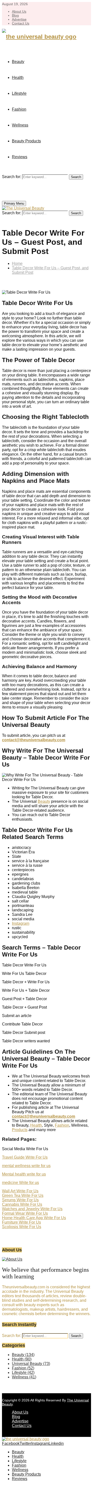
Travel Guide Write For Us (25, 1157)
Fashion (19, 109)
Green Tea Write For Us (22, 1195)
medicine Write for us (20, 1182)
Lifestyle (19, 93)
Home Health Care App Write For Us (34, 1218)
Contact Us (20, 23)
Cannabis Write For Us (22, 1204)
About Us (19, 11)
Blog (15, 15)
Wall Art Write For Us (20, 1191)
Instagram (20, 923)
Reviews (19, 157)
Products (20, 1130)
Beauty (18, 62)
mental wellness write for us (26, 1166)
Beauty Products (26, 141)
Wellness (20, 125)
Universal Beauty (31, 1363)
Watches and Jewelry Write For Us (32, 1209)
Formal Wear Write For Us (25, 1213)
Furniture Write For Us (21, 1222)
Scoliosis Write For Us (21, 1227)
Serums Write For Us (20, 1200)
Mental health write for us (24, 1174)
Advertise (19, 19)
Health (18, 77)
